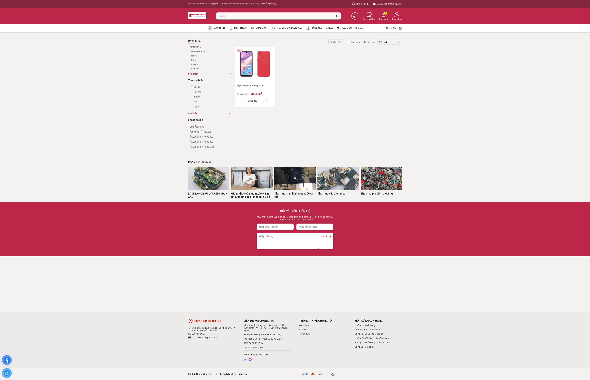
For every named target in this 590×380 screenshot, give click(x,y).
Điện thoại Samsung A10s (250, 85)
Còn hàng (355, 42)
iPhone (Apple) (198, 51)
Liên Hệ (302, 329)
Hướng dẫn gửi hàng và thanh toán (372, 342)
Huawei (197, 92)
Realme (194, 64)
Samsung (195, 68)
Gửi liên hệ (326, 236)
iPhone (197, 96)
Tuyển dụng (305, 334)
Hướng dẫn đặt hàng (365, 325)
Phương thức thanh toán (367, 329)
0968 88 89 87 (198, 334)
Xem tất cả (206, 162)
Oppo (193, 60)
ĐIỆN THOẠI (195, 47)
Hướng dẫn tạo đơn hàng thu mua (372, 338)
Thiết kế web (221, 374)
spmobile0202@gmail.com (204, 337)
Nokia (194, 56)
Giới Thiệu (304, 325)
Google (197, 87)
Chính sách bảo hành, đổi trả (369, 334)
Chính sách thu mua (365, 347)
